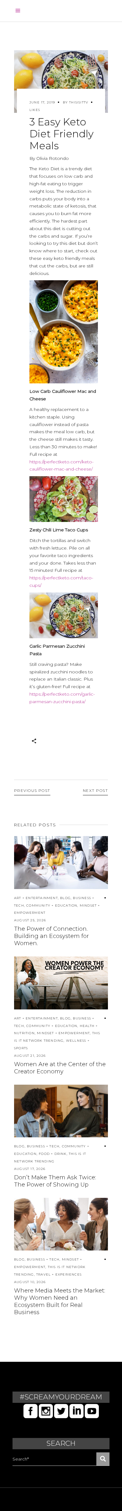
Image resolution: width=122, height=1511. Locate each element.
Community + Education (51, 905)
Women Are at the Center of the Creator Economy (60, 1068)
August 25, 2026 (30, 920)
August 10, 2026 (30, 1282)
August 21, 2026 (30, 1056)
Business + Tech (43, 1146)
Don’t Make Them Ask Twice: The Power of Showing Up (55, 1181)
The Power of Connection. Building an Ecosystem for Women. (51, 936)
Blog (65, 898)
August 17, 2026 (29, 1169)
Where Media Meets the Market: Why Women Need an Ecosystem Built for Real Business (59, 1301)
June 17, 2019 (42, 102)
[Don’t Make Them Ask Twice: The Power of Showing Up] (61, 1111)
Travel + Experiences (59, 1274)
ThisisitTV (78, 102)
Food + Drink (52, 1154)
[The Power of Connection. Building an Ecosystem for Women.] (61, 862)
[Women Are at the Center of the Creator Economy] (61, 982)
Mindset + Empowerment (63, 1033)
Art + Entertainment (36, 898)
